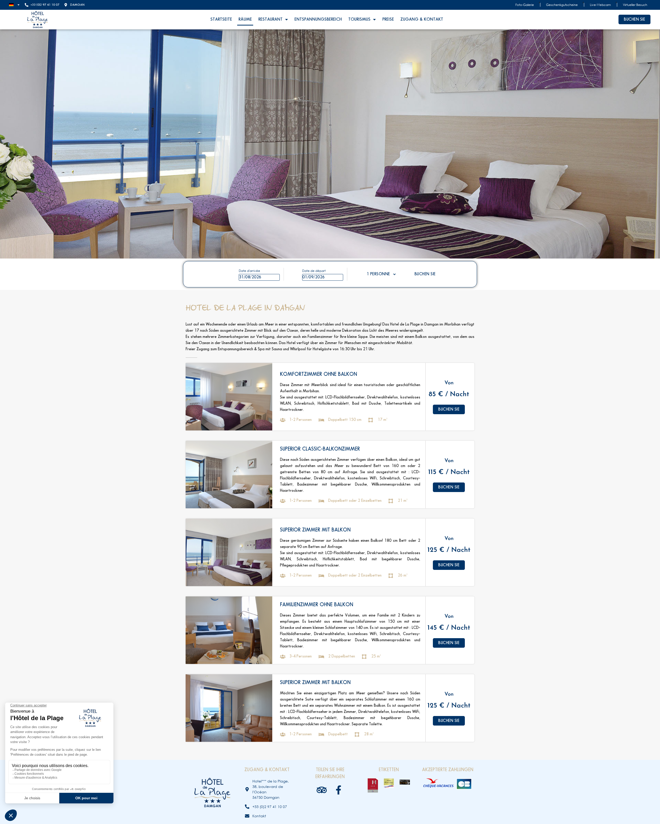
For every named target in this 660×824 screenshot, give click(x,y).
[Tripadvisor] (321, 789)
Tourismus (359, 19)
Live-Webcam (600, 5)
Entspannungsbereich (318, 19)
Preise (388, 19)
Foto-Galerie (524, 5)
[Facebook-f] (338, 789)
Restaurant (270, 19)
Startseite (221, 19)
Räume (245, 19)
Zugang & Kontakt (421, 19)
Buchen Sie (425, 274)
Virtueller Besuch (635, 5)
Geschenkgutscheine (562, 5)
